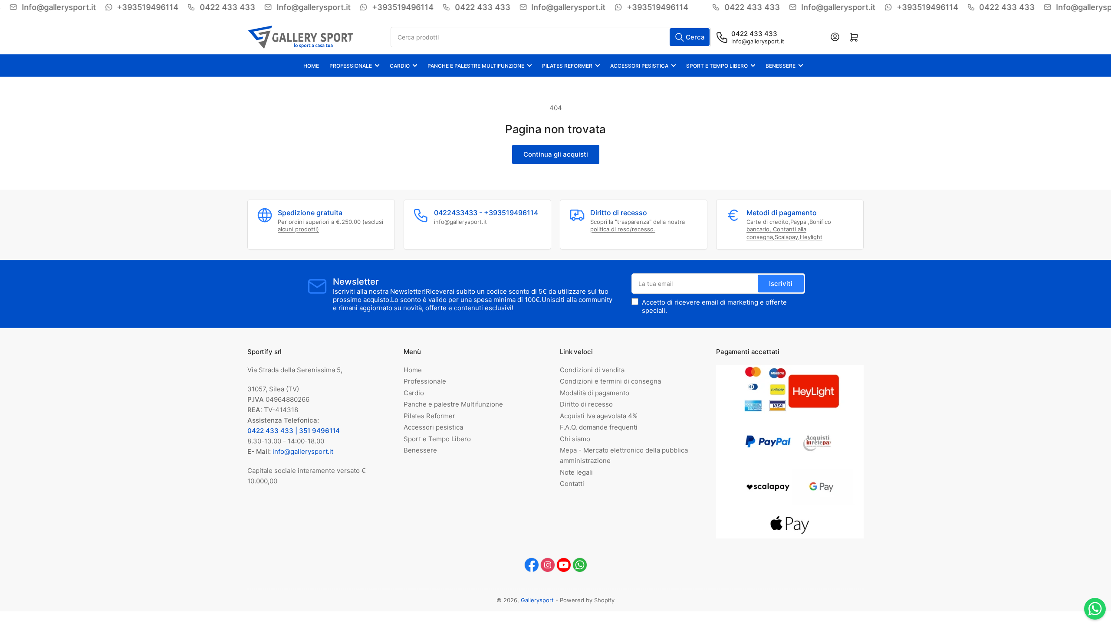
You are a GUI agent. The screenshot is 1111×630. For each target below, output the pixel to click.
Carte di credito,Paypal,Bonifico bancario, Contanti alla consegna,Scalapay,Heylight (788, 229)
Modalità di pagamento (594, 393)
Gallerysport (537, 600)
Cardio (400, 65)
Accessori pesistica (639, 65)
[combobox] (551, 37)
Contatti (572, 483)
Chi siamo (575, 439)
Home (311, 65)
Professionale (350, 65)
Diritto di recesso (586, 404)
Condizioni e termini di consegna (610, 381)
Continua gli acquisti (555, 154)
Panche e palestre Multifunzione (475, 65)
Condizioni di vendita (592, 370)
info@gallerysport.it (460, 221)
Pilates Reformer (567, 65)
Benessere (780, 65)
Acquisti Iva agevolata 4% (599, 416)
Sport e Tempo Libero (717, 65)
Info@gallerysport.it (757, 41)
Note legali (576, 472)
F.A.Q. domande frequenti (599, 427)
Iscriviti (780, 283)
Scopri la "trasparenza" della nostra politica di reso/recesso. (637, 225)
